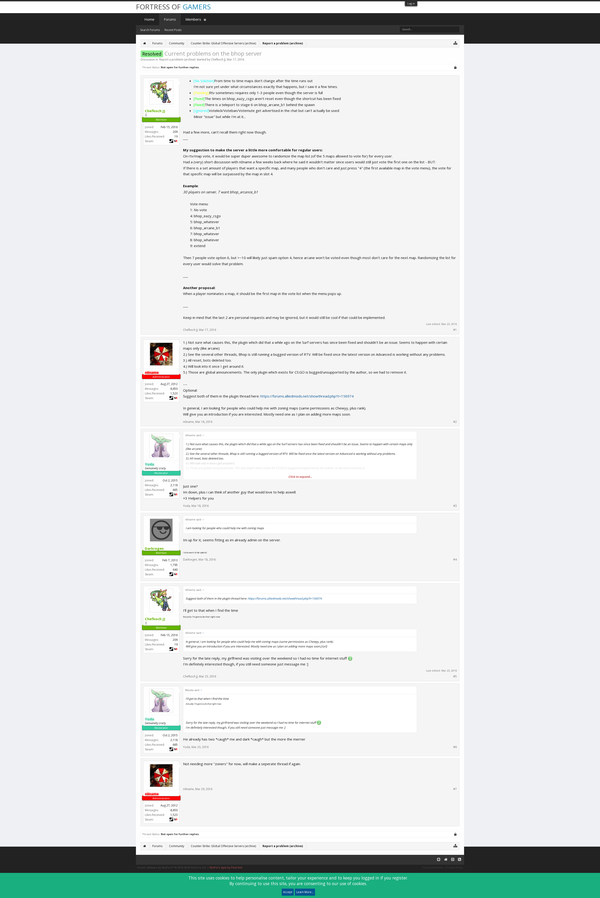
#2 (455, 422)
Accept (287, 892)
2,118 (174, 485)
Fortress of (173, 6)
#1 (455, 330)
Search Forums (150, 30)
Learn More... (305, 892)
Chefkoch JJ (218, 59)
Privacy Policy (454, 867)
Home (149, 19)
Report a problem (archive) (177, 59)
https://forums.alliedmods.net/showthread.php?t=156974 (307, 396)
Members (193, 19)
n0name (188, 422)
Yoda (186, 506)
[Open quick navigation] (456, 43)
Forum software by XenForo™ (171, 867)
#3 (455, 506)
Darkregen (190, 560)
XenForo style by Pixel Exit (226, 867)
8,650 (174, 389)
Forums (170, 19)
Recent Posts (173, 30)
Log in (411, 3)
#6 (455, 747)
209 (175, 132)
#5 (455, 676)
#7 (455, 789)
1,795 (174, 565)
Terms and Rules (432, 867)
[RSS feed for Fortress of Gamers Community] (459, 859)
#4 (455, 560)
